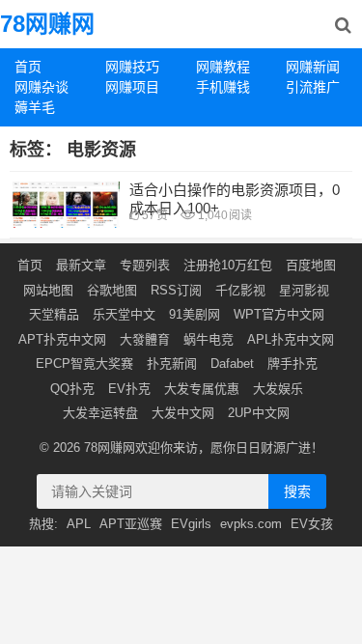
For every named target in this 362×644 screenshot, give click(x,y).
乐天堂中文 (124, 314)
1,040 (223, 215)
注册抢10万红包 (227, 265)
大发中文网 (183, 413)
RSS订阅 (176, 290)
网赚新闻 (313, 66)
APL (79, 524)
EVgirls (191, 524)
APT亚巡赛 (130, 524)
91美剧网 (194, 314)
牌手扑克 (292, 363)
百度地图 (311, 265)
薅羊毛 (34, 107)
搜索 (297, 491)
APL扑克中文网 (290, 339)
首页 (28, 66)
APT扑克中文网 (62, 339)
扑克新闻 (172, 363)
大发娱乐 (278, 388)
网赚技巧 (132, 66)
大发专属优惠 (201, 388)
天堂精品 (54, 314)
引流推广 (313, 87)
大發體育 (145, 339)
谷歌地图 (112, 290)
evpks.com (251, 524)
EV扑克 (129, 388)
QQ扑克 (72, 388)
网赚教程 (223, 66)
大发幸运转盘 (100, 413)
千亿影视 (240, 290)
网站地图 (48, 290)
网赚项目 (132, 87)
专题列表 (145, 265)
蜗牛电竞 (208, 339)
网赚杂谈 (41, 87)
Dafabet (232, 363)
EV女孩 (312, 524)
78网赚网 (47, 24)
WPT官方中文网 (279, 314)
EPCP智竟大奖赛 (84, 363)
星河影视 (304, 290)
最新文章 (81, 265)
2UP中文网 (259, 413)
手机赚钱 (223, 87)
